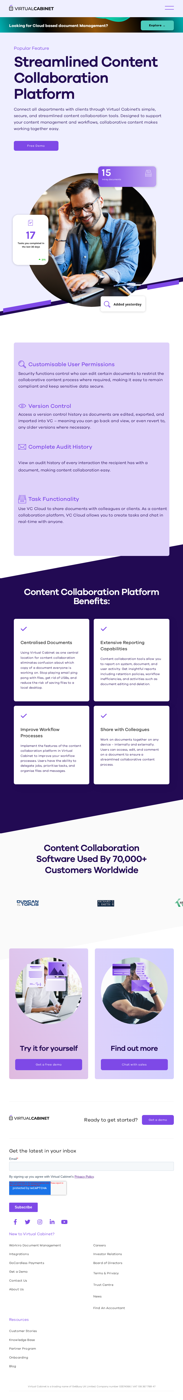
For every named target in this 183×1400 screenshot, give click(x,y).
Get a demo (158, 1119)
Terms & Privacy (106, 1273)
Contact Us (18, 1280)
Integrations (19, 1254)
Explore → (157, 25)
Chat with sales (134, 1064)
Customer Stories (23, 1331)
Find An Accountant (109, 1308)
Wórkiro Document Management (35, 1245)
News (97, 1296)
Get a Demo (18, 1271)
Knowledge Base (22, 1340)
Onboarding (18, 1357)
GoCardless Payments (26, 1263)
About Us (16, 1289)
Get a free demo (49, 1064)
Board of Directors (108, 1263)
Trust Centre (103, 1284)
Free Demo (36, 145)
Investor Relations (107, 1254)
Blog (12, 1366)
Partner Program (22, 1348)
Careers (99, 1245)
